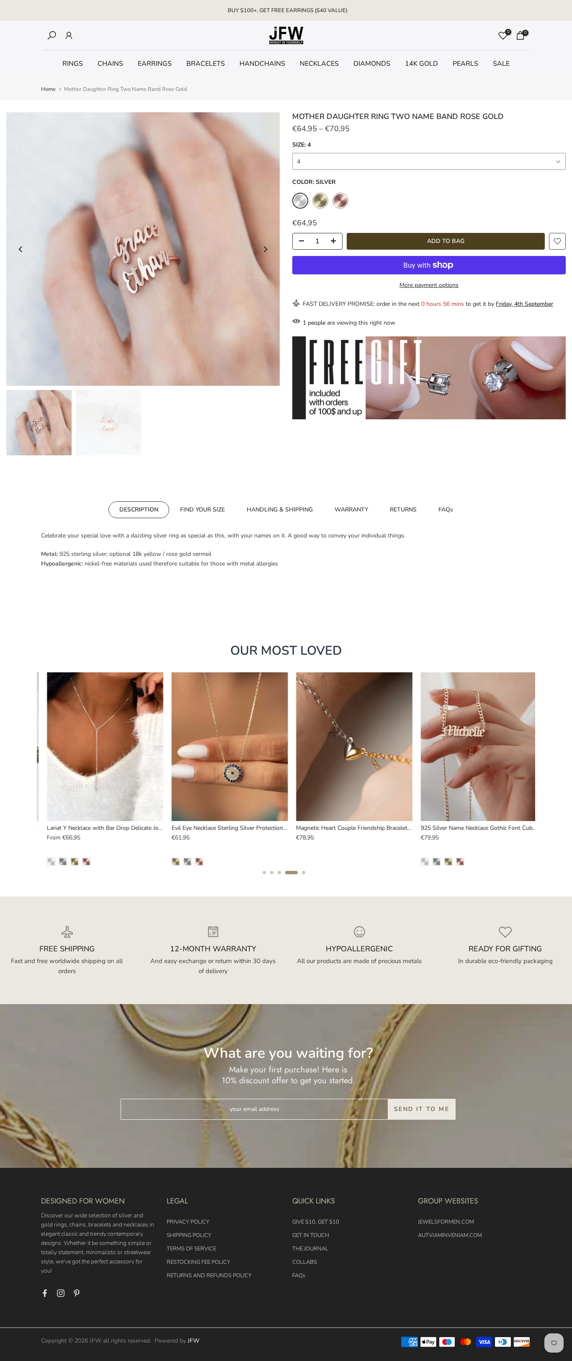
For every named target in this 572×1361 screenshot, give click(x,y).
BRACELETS (205, 63)
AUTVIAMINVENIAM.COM (450, 1235)
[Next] (265, 249)
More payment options (429, 285)
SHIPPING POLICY (189, 1235)
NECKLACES (319, 63)
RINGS (72, 63)
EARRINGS (155, 63)
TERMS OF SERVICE (191, 1249)
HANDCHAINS (262, 63)
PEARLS (465, 63)
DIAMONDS (371, 63)
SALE (501, 63)
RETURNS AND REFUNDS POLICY (209, 1275)
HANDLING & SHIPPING (280, 509)
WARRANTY (351, 509)
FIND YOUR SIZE (202, 509)
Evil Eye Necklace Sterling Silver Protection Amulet (232, 828)
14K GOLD (421, 63)
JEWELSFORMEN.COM (446, 1222)
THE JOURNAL (310, 1249)
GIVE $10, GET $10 (315, 1222)
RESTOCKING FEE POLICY (198, 1262)
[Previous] (21, 249)
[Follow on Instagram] (60, 1293)
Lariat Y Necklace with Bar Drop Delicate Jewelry (104, 828)
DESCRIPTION (138, 509)
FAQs (445, 509)
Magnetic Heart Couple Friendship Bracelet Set (351, 828)
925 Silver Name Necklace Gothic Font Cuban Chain (482, 828)
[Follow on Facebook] (45, 1293)
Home (48, 89)
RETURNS (403, 509)
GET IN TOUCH (310, 1235)
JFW (193, 1341)
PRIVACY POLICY (188, 1222)
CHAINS (110, 63)
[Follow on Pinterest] (76, 1293)
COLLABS (304, 1262)
